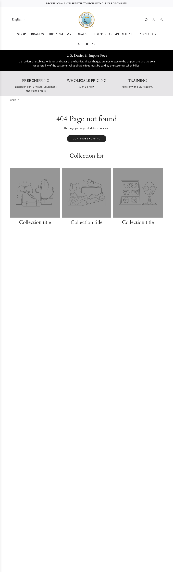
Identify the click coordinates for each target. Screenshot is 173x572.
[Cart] (161, 20)
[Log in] (153, 20)
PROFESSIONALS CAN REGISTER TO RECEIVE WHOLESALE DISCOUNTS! (86, 3)
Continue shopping (86, 138)
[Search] (146, 20)
